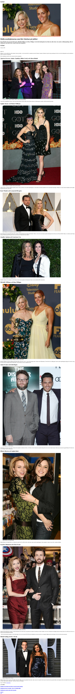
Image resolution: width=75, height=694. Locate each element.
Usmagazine (8, 682)
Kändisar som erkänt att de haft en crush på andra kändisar (11, 686)
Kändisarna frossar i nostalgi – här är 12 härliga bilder (10, 688)
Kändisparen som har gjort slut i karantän (8, 690)
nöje (1, 693)
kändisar (1, 692)
